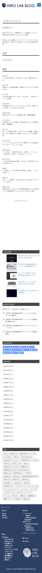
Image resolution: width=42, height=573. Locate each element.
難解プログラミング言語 (12, 499)
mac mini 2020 (23, 470)
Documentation (26, 457)
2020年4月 (7, 407)
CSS (16, 457)
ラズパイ (26, 350)
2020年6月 (7, 399)
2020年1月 (7, 415)
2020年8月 (7, 391)
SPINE (28, 516)
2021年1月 (7, 374)
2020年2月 (7, 411)
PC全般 (23, 347)
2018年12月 (7, 440)
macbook (15, 347)
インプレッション (31, 486)
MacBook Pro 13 (9, 470)
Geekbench (26, 460)
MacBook (24, 466)
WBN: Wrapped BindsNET (30, 519)
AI (5, 454)
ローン (7, 496)
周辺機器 (7, 353)
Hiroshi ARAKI (7, 60)
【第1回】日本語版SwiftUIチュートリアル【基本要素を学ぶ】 (28, 265)
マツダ (20, 492)
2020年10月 (7, 387)
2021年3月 (7, 370)
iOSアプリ (17, 463)
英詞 (21, 353)
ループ (29, 492)
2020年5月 (7, 403)
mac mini (7, 347)
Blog (3, 534)
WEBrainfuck (30, 530)
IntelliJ (7, 463)
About (4, 513)
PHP (28, 473)
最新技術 (31, 496)
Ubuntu (18, 483)
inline (35, 460)
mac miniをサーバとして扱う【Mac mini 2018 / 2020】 (27, 283)
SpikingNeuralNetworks (30, 476)
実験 (22, 496)
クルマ (6, 350)
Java (26, 463)
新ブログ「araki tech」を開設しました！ (18, 309)
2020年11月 (7, 383)
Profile (4, 516)
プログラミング (16, 350)
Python (16, 476)
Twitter (26, 538)
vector (26, 483)
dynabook (7, 460)
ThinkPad (25, 479)
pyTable (7, 476)
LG (16, 466)
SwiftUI (15, 479)
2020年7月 (7, 395)
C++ (32, 454)
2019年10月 (7, 420)
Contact (5, 518)
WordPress (8, 486)
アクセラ (18, 486)
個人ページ (6, 180)
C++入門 (7, 457)
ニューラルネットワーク (27, 489)
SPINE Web (29, 528)
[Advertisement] (21, 224)
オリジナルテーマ (10, 489)
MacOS (7, 473)
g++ (16, 460)
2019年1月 (7, 436)
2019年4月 (7, 428)
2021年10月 (7, 366)
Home (4, 510)
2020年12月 (7, 378)
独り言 (15, 353)
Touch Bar (8, 483)
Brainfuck (23, 454)
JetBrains (7, 466)
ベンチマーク (9, 492)
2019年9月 (7, 424)
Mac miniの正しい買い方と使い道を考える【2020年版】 (28, 256)
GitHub (26, 541)
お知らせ (31, 347)
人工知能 (34, 350)
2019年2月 (7, 432)
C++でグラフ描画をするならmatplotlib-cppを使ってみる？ (27, 274)
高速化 (26, 499)
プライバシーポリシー (30, 533)
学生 (15, 496)
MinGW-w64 (18, 473)
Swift (6, 479)
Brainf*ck (13, 454)
